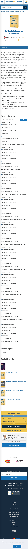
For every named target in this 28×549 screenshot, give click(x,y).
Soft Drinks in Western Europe (12, 372)
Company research (14, 512)
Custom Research (14, 514)
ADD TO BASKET (14, 426)
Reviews (14, 504)
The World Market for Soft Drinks (13, 399)
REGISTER (14, 478)
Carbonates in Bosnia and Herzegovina (14, 390)
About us (14, 500)
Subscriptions (14, 516)
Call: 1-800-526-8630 (14, 442)
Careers (14, 502)
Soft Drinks (4, 352)
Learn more (16, 544)
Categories (14, 510)
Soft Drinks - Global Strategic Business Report (16, 381)
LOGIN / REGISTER (14, 526)
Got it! (17, 546)
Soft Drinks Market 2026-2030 (12, 364)
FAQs (14, 524)
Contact (14, 522)
